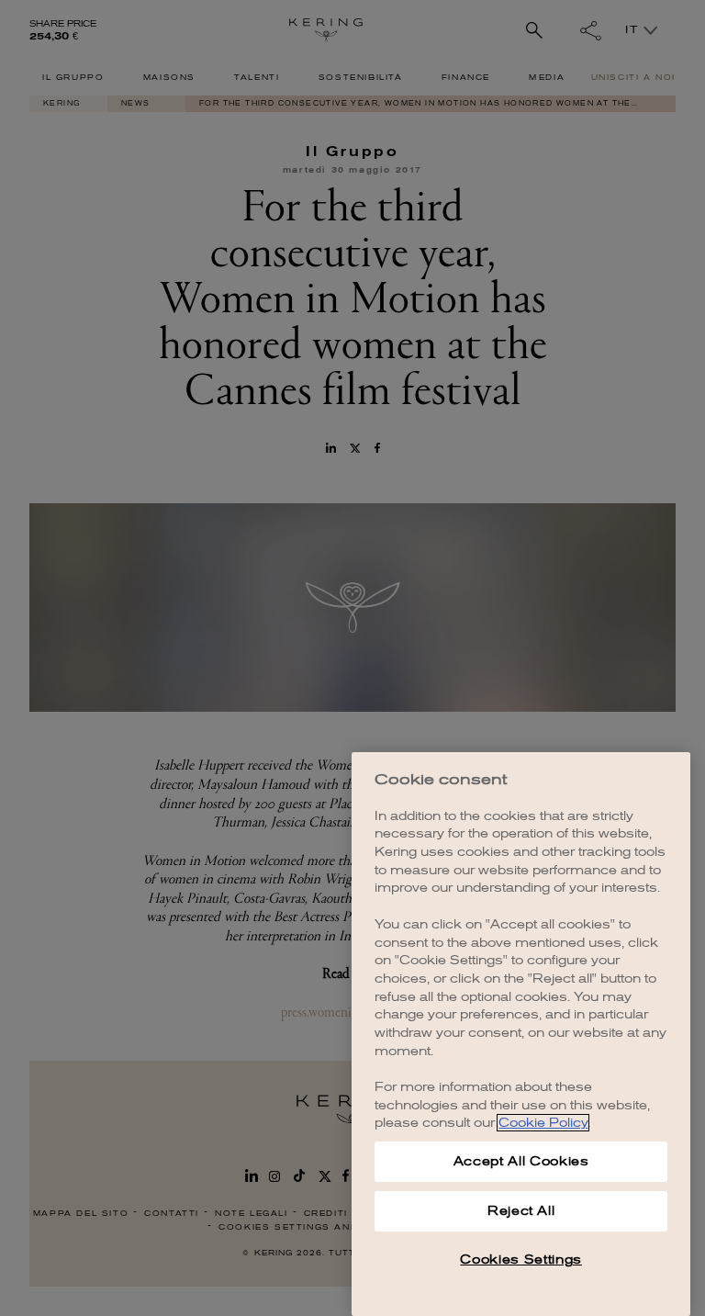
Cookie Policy (543, 1123)
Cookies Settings (521, 1259)
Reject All (521, 1211)
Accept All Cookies (521, 1161)
